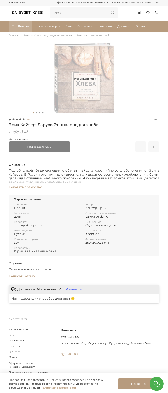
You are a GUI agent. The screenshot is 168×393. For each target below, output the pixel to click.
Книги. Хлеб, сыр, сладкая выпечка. (48, 35)
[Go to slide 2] (36, 112)
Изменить (74, 289)
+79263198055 (17, 2)
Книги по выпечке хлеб (93, 35)
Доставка (123, 26)
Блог (68, 26)
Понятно (138, 384)
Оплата (141, 26)
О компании (85, 26)
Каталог (23, 26)
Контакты (105, 26)
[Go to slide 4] (43, 112)
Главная (14, 35)
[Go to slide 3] (39, 112)
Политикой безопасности (58, 387)
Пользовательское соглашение (131, 2)
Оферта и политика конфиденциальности (82, 2)
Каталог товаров (48, 26)
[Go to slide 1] (33, 112)
